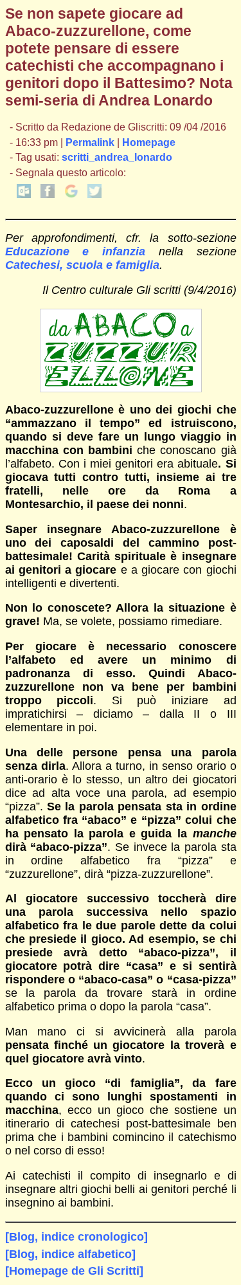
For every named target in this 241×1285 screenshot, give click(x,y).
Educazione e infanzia (75, 251)
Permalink (90, 142)
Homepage (148, 142)
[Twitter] (94, 194)
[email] (24, 194)
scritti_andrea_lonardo (117, 157)
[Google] (71, 194)
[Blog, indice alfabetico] (70, 1254)
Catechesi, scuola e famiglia (82, 265)
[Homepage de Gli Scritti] (74, 1270)
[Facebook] (47, 194)
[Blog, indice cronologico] (76, 1236)
